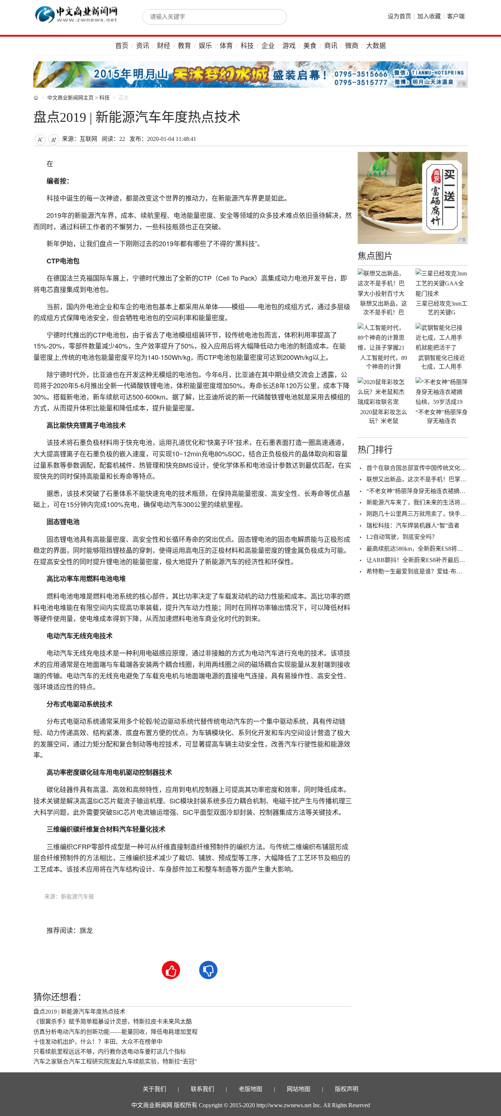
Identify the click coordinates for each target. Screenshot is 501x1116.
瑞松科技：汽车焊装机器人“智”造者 (413, 525)
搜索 (273, 17)
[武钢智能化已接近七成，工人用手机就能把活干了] (442, 337)
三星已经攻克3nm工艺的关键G (441, 308)
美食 (310, 46)
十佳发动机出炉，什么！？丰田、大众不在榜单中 (97, 1042)
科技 (247, 46)
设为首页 (399, 16)
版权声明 (346, 1089)
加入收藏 (429, 16)
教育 (184, 46)
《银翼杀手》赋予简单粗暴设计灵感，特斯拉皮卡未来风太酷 (112, 1021)
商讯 (330, 46)
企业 (268, 46)
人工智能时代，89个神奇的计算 (383, 362)
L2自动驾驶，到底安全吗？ (402, 537)
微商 (351, 46)
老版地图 (250, 1089)
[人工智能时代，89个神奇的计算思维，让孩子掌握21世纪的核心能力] (384, 337)
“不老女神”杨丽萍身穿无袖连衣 (442, 416)
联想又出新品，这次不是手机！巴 (383, 308)
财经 (163, 46)
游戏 (289, 46)
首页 (121, 46)
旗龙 (86, 930)
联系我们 (202, 1089)
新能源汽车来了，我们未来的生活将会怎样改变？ (430, 502)
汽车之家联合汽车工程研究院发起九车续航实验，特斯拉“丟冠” (115, 1061)
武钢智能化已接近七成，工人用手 (441, 362)
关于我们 (154, 1089)
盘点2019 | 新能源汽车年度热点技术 (79, 1012)
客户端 (456, 16)
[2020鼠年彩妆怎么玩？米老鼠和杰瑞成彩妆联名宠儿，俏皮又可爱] (384, 391)
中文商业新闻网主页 (70, 98)
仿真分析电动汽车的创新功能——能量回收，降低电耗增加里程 (115, 1032)
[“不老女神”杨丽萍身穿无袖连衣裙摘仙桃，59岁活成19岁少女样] (442, 391)
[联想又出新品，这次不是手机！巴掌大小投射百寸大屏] (384, 283)
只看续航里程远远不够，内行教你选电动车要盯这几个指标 (109, 1051)
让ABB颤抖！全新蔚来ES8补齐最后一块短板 (424, 560)
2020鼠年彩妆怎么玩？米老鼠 (383, 416)
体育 (226, 46)
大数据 (376, 46)
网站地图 (298, 1089)
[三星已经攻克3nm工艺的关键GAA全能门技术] (442, 283)
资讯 (142, 46)
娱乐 (205, 46)
